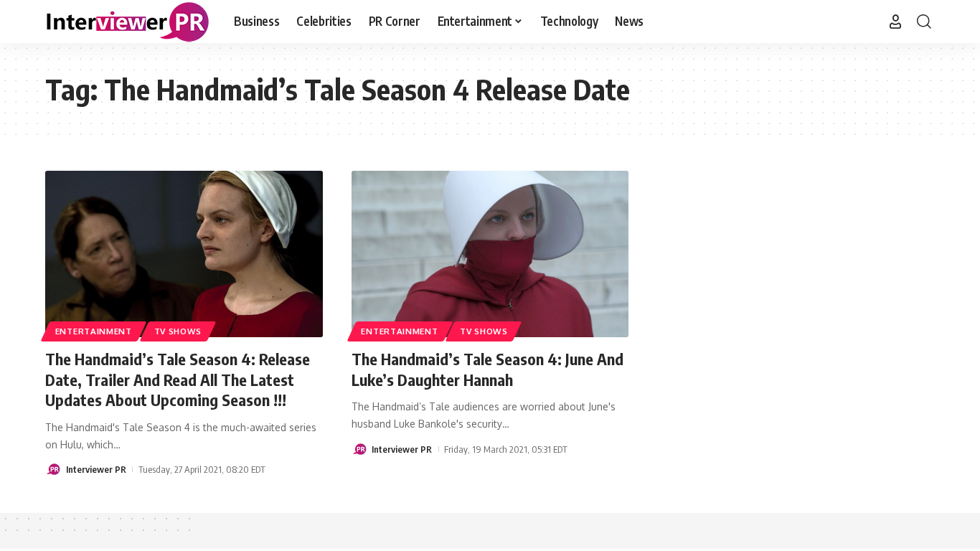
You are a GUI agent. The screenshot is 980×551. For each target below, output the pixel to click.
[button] (895, 21)
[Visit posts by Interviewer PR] (53, 469)
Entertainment (93, 331)
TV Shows (178, 331)
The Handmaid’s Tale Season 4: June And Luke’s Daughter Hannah (487, 369)
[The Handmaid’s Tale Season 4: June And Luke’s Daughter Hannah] (490, 254)
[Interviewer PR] (128, 21)
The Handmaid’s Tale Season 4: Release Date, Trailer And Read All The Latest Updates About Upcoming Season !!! (177, 379)
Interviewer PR (96, 469)
